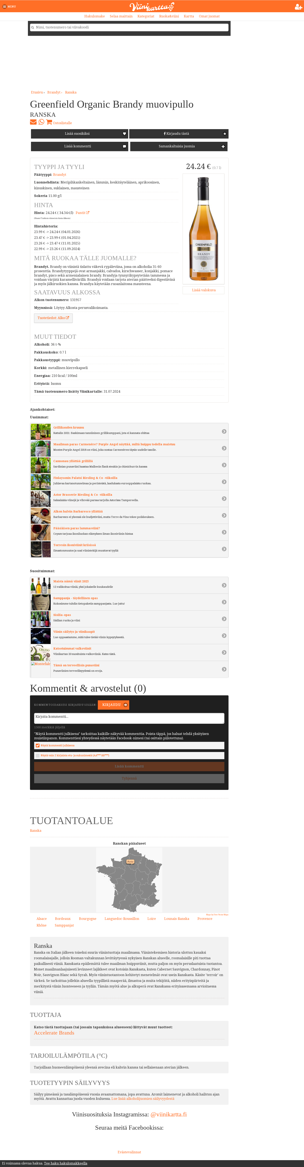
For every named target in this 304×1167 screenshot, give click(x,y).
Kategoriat (146, 16)
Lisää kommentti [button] (77, 146)
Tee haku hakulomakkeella (65, 1163)
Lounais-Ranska (176, 919)
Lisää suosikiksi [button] (77, 134)
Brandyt (59, 175)
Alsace (42, 919)
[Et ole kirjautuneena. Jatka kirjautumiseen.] (299, 7)
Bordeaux (63, 919)
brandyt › (55, 92)
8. (144, 899)
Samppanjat (64, 925)
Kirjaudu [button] (111, 705)
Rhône (42, 925)
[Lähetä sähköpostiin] (33, 122)
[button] (10, 6)
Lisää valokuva (203, 290)
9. (140, 862)
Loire (151, 919)
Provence (204, 919)
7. (151, 905)
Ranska (71, 92)
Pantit (81, 213)
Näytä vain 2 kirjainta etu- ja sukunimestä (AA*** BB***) (75, 755)
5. (120, 875)
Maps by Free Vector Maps (217, 915)
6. (124, 899)
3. (141, 878)
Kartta (189, 16)
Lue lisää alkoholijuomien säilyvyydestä (142, 1099)
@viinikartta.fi (169, 1114)
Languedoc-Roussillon (122, 919)
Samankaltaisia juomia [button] (176, 146)
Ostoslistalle (62, 123)
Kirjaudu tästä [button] (177, 134)
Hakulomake (94, 16)
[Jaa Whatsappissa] (41, 122)
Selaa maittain (121, 16)
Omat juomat (209, 16)
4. (136, 905)
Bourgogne (87, 919)
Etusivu (37, 92)
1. (157, 868)
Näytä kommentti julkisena (57, 745)
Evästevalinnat (129, 1152)
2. (117, 893)
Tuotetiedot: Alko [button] (52, 318)
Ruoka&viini (169, 16)
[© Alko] (203, 229)
